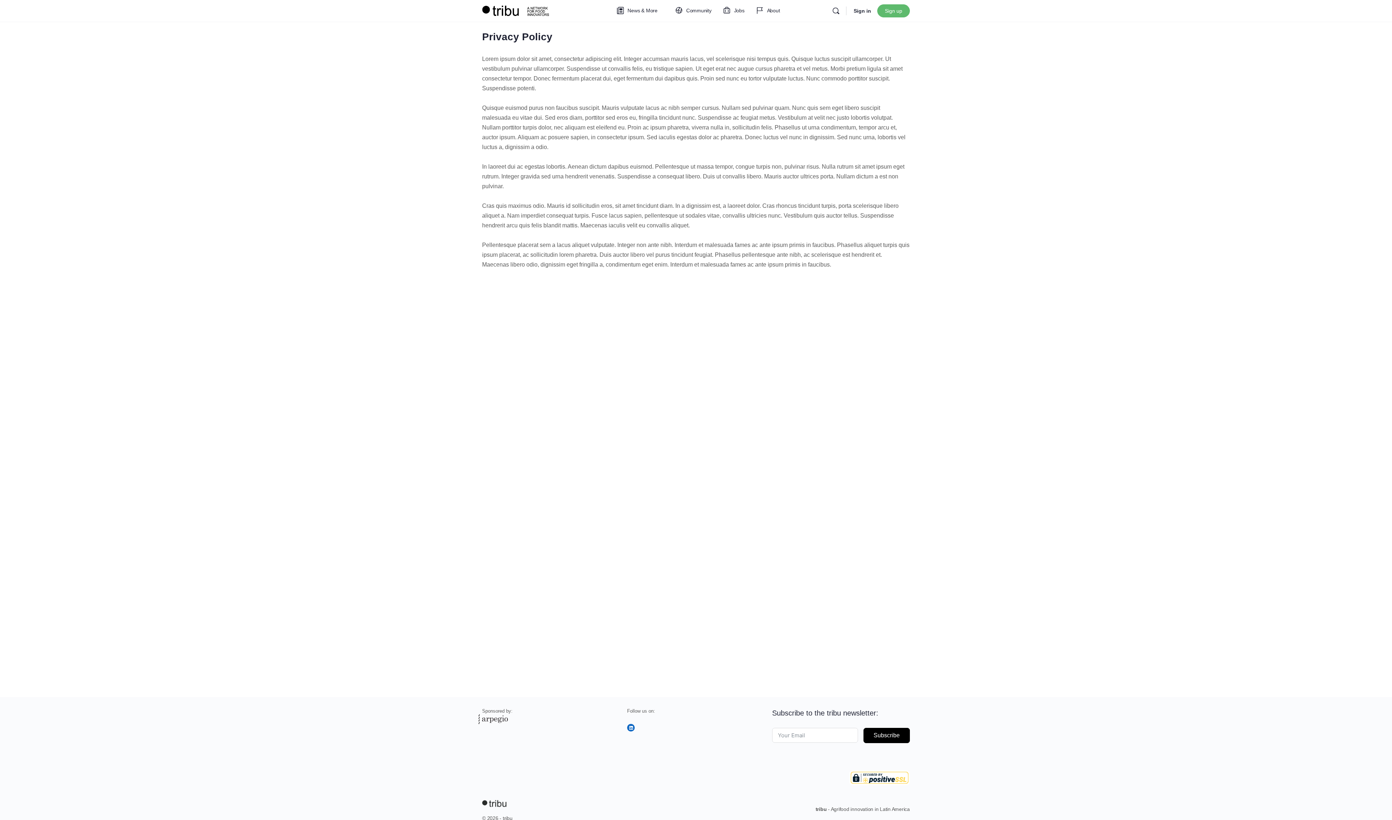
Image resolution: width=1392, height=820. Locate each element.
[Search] (836, 11)
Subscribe (887, 735)
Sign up (893, 11)
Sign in (862, 11)
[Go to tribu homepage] (518, 10)
